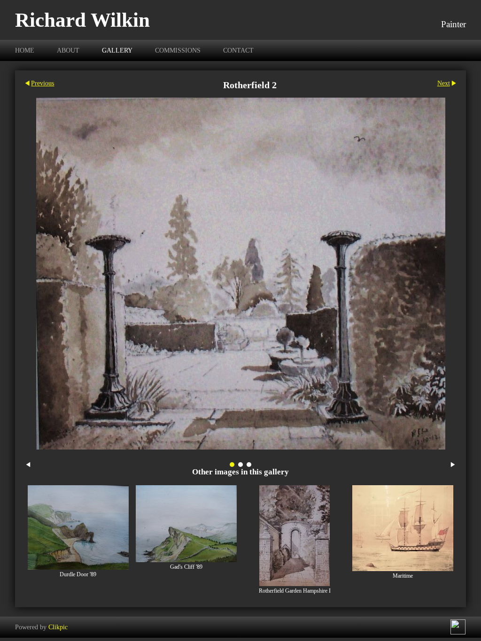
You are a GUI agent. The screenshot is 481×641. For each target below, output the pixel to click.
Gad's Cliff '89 (186, 567)
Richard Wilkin (82, 20)
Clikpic (58, 627)
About (68, 50)
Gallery (117, 50)
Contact (238, 50)
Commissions (178, 50)
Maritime (403, 576)
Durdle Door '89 (78, 575)
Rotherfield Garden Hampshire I (295, 591)
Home (24, 50)
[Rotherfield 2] (240, 274)
